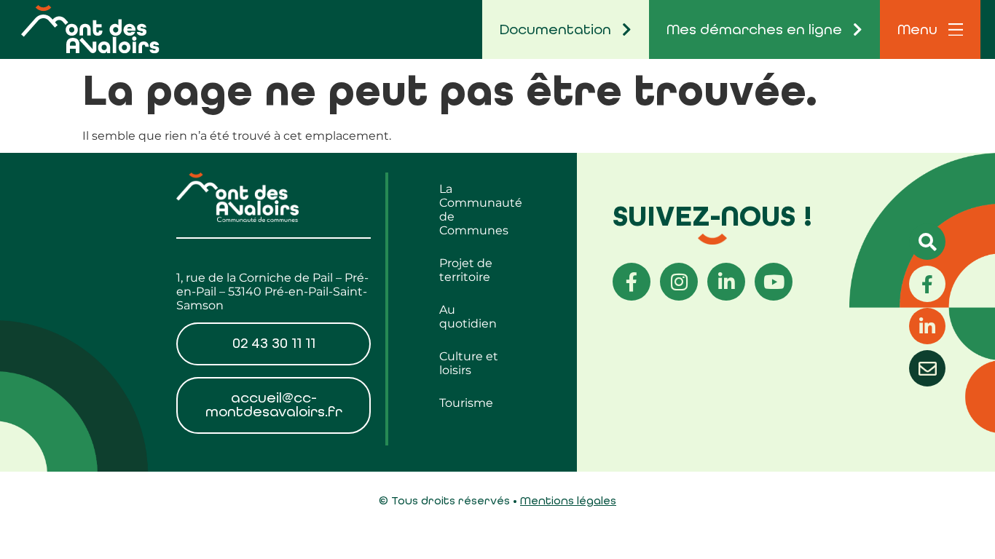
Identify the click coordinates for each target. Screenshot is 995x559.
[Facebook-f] (631, 282)
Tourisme (466, 403)
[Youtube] (774, 282)
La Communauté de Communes (480, 209)
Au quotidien (468, 316)
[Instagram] (679, 282)
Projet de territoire (465, 270)
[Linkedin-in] (726, 282)
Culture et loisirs (468, 363)
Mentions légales (568, 500)
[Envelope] (927, 368)
